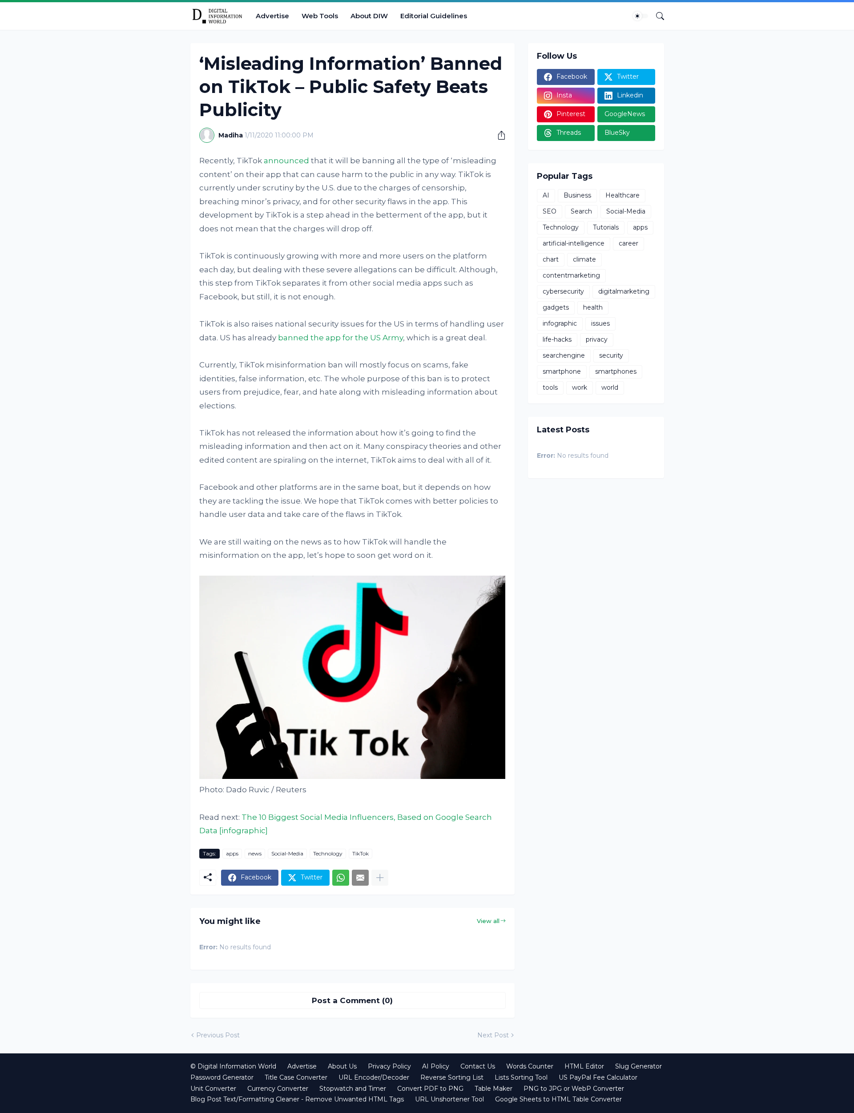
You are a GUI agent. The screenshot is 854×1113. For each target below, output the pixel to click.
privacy (597, 339)
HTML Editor (584, 1066)
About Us (342, 1066)
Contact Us (477, 1066)
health (593, 307)
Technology (327, 853)
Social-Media (287, 853)
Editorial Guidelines (433, 16)
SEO (549, 211)
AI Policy (435, 1066)
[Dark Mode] (640, 16)
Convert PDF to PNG (430, 1089)
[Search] (656, 16)
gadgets (556, 307)
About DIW (369, 16)
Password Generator (222, 1077)
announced (286, 160)
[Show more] (379, 878)
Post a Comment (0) (352, 1000)
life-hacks (557, 339)
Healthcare (622, 195)
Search (581, 211)
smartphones (615, 371)
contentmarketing (571, 275)
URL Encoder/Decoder (373, 1077)
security (611, 355)
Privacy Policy (389, 1066)
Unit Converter (213, 1089)
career (628, 243)
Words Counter (529, 1066)
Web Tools (320, 16)
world (609, 387)
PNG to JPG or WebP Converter (574, 1089)
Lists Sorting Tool (521, 1077)
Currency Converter (277, 1089)
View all (488, 920)
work (579, 387)
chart (551, 259)
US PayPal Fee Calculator (598, 1077)
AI (546, 195)
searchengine (564, 355)
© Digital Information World (233, 1066)
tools (550, 387)
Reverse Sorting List (451, 1077)
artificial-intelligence (573, 243)
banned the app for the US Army (340, 337)
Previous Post (218, 1035)
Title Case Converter (296, 1077)
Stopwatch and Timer (352, 1089)
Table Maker (493, 1089)
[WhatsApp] (340, 878)
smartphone (562, 371)
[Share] (498, 135)
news (255, 853)
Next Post (493, 1035)
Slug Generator (638, 1066)
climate (584, 259)
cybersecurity (563, 291)
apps (232, 853)
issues (600, 323)
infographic (560, 323)
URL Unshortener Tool (449, 1099)
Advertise (272, 16)
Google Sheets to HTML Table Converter (558, 1099)
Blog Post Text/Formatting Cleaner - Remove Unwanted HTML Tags (297, 1099)
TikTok (360, 853)
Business (577, 195)
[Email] (360, 878)
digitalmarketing (623, 291)
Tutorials (606, 227)
